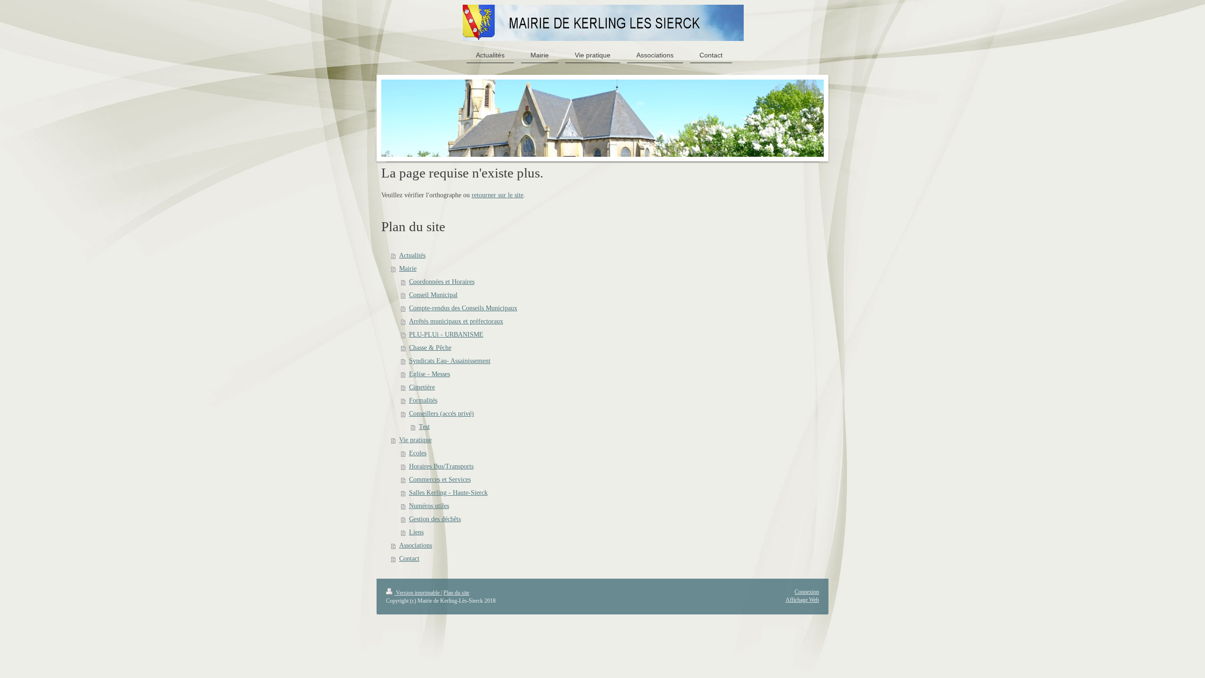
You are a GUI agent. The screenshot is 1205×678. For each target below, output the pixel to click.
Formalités (423, 400)
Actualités (412, 255)
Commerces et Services (440, 479)
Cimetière (422, 387)
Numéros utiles (429, 505)
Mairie (408, 268)
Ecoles (417, 453)
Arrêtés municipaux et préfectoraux (456, 321)
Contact (409, 558)
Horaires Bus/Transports (441, 466)
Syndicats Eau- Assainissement (449, 360)
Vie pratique (415, 440)
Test (424, 426)
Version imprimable (417, 592)
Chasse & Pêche (430, 347)
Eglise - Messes (429, 374)
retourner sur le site (497, 195)
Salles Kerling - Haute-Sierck (448, 492)
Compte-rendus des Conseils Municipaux (463, 308)
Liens (416, 532)
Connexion (807, 592)
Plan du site (456, 592)
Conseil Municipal (433, 295)
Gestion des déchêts (435, 519)
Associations (415, 545)
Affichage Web (802, 600)
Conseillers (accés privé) (441, 413)
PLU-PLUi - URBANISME (446, 334)
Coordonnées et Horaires (441, 281)
